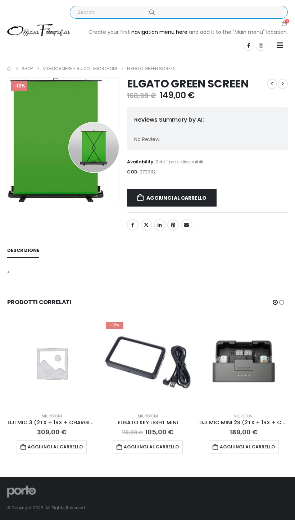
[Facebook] (249, 45)
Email (186, 225)
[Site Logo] (38, 30)
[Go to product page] (52, 363)
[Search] (152, 12)
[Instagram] (261, 45)
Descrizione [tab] (23, 250)
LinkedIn (159, 225)
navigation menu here (159, 32)
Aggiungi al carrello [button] (55, 447)
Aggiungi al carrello (176, 198)
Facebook (133, 225)
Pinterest (173, 225)
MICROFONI (52, 416)
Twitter (146, 225)
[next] (283, 84)
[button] (280, 45)
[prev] (272, 84)
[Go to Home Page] (9, 68)
